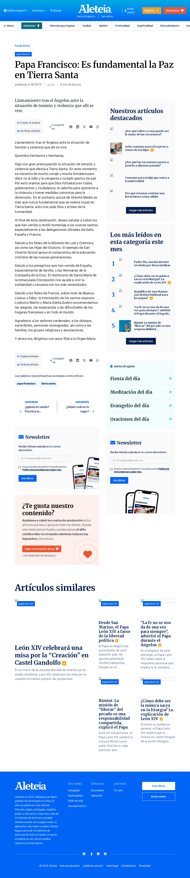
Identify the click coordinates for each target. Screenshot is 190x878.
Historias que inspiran (62, 25)
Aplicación (97, 795)
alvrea (51, 84)
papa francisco (26, 383)
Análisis (86, 25)
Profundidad (122, 25)
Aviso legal (112, 865)
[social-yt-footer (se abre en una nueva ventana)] (84, 854)
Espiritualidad (145, 25)
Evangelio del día (129, 406)
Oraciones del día (129, 419)
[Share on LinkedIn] (77, 126)
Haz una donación (70, 865)
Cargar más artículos (141, 210)
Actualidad (74, 790)
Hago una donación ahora (39, 549)
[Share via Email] (90, 126)
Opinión (103, 25)
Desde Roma (22, 45)
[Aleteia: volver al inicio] (95, 8)
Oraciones (29, 25)
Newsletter (97, 790)
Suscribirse (158, 786)
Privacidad (145, 865)
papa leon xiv (26, 603)
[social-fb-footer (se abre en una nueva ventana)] (91, 854)
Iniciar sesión (131, 10)
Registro (150, 10)
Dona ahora (172, 10)
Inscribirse (28, 478)
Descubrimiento (169, 25)
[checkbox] (20, 467)
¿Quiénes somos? (93, 865)
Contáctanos (128, 865)
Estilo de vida (75, 800)
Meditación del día (131, 392)
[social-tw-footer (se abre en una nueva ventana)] (98, 854)
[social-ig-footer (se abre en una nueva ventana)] (105, 854)
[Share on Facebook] (70, 126)
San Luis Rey (107, 16)
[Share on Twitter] (84, 126)
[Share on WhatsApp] (97, 126)
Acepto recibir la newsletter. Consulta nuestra (44, 468)
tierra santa (48, 383)
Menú (10, 25)
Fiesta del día (125, 379)
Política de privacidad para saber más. (42, 469)
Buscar (57, 10)
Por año (118, 790)
